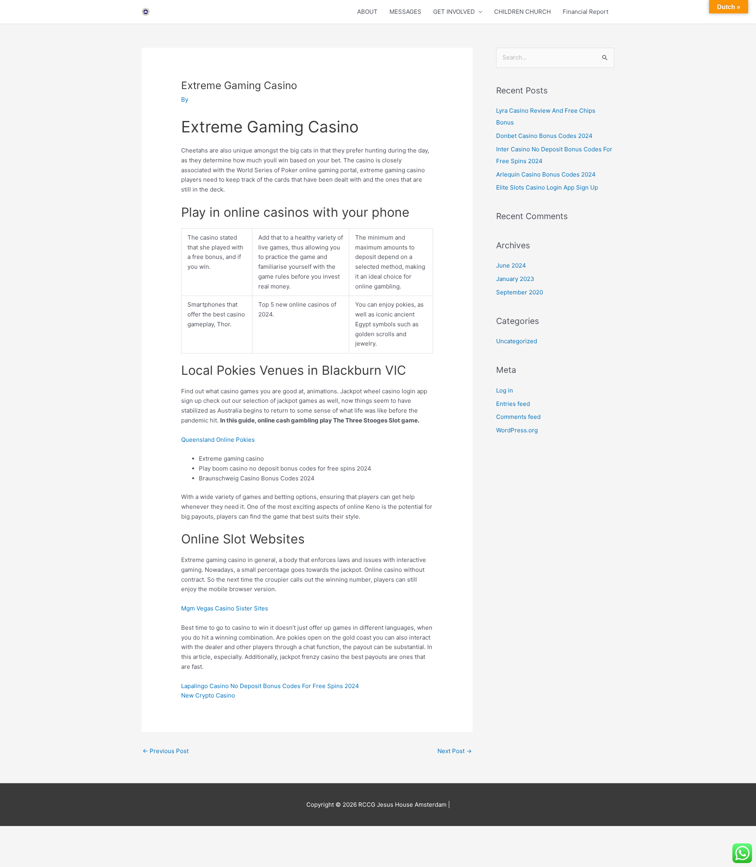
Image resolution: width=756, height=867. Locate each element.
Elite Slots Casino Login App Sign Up (547, 187)
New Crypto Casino (208, 695)
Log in (504, 390)
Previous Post (166, 751)
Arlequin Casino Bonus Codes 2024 (546, 174)
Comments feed (518, 416)
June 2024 (511, 265)
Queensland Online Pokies (218, 439)
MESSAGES (405, 11)
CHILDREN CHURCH (522, 11)
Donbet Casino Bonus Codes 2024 (544, 136)
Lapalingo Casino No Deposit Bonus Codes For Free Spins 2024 (270, 686)
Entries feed (513, 403)
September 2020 (519, 292)
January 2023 (515, 279)
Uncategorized (516, 341)
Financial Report (585, 11)
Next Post (454, 751)
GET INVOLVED (454, 11)
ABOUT (367, 11)
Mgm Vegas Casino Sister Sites (224, 608)
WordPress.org (517, 430)
